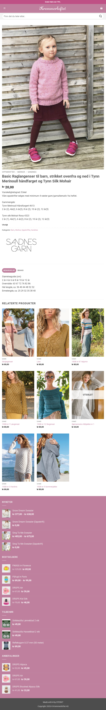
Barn (12, 230)
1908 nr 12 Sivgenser (46, 424)
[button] (4, 8)
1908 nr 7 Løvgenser (11, 424)
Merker (21, 172)
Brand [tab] (20, 270)
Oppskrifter (8, 172)
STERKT (59, 702)
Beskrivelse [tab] (9, 270)
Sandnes (32, 172)
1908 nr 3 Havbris (9, 487)
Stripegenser (7, 362)
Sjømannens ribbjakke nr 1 (83, 424)
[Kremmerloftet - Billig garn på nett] (53, 8)
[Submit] (100, 16)
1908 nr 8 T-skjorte (80, 362)
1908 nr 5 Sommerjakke (47, 487)
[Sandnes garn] (21, 245)
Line (38, 362)
